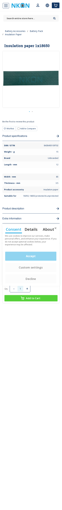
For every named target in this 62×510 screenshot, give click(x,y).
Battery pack (36, 31)
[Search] (54, 17)
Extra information (11, 218)
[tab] (31, 122)
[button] (29, 111)
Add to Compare (28, 128)
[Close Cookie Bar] (55, 228)
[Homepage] (20, 5)
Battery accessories (15, 31)
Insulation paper (13, 34)
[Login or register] (37, 5)
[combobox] (27, 18)
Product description (13, 208)
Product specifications (14, 136)
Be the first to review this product (18, 121)
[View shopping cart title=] (55, 5)
